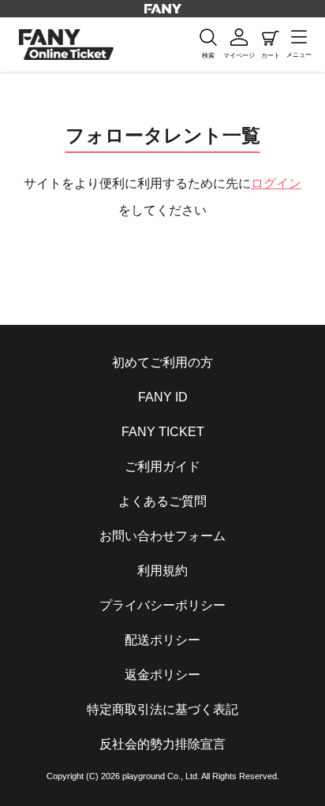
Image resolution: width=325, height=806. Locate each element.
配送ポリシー (162, 640)
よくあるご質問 (162, 501)
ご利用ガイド (162, 466)
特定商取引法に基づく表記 (162, 709)
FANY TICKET (162, 431)
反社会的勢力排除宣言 (162, 744)
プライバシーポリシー (162, 605)
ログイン (276, 183)
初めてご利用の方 (162, 362)
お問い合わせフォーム (162, 536)
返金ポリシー (162, 674)
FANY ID (163, 397)
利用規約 (162, 570)
